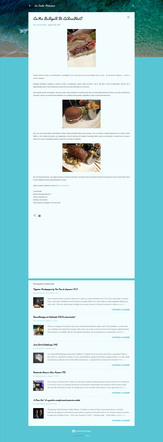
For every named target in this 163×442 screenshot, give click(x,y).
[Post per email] (39, 217)
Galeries (87, 436)
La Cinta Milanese (44, 6)
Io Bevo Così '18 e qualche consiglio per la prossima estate (56, 400)
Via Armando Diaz (63, 185)
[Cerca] (133, 6)
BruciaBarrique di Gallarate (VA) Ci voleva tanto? (54, 317)
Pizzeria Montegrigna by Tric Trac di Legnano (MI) (55, 289)
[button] (128, 17)
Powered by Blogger (83, 431)
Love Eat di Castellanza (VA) (45, 344)
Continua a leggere (121, 310)
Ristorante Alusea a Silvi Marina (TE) (49, 372)
